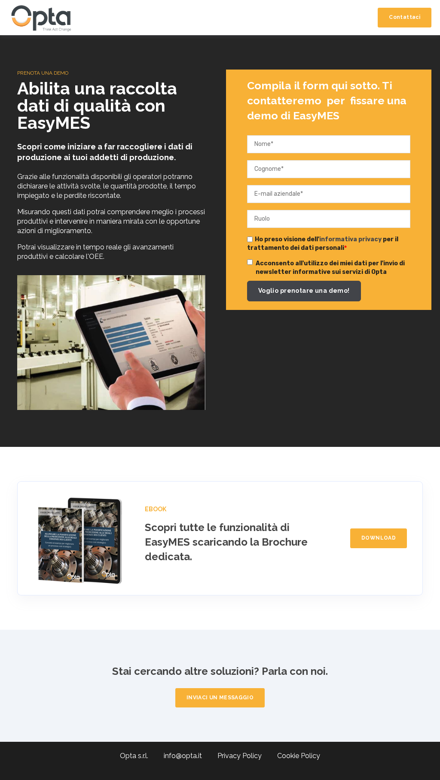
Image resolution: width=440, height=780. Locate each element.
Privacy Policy (246, 756)
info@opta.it (190, 756)
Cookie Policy (298, 756)
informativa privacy (350, 239)
